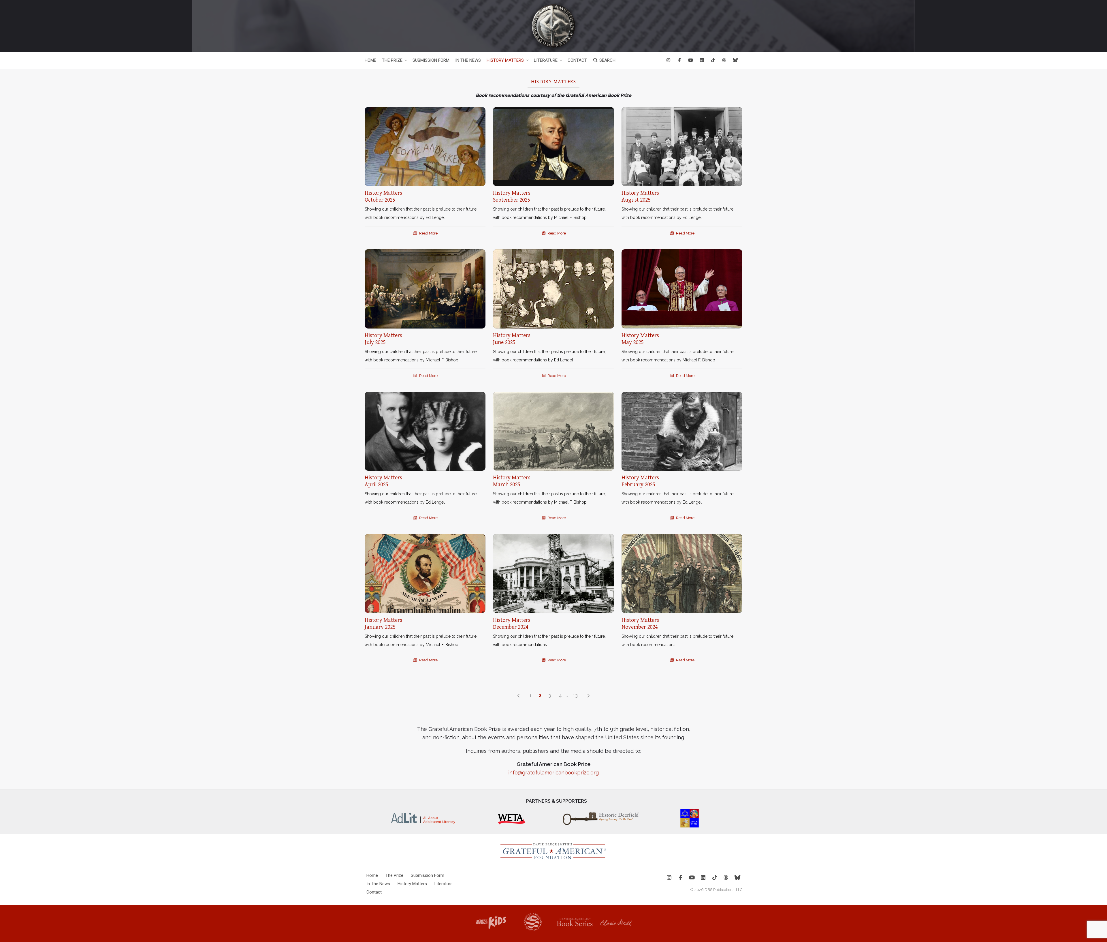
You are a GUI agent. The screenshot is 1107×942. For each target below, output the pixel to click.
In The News (468, 60)
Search (606, 60)
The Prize (392, 60)
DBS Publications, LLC (723, 889)
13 (575, 695)
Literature (546, 60)
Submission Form (431, 60)
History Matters (505, 60)
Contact (577, 60)
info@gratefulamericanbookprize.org (553, 773)
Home (370, 60)
